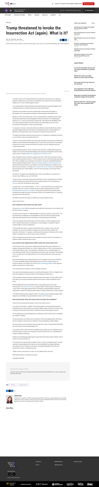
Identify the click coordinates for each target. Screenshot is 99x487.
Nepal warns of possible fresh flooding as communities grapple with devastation (85, 96)
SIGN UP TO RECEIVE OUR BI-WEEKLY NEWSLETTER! (68, 3)
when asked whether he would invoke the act (48, 163)
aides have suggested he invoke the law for (38, 153)
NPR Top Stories (23, 384)
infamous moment (29, 286)
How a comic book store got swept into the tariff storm (84, 83)
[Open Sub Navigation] (11, 15)
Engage (37, 15)
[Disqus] (49, 437)
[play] (6, 10)
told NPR (44, 296)
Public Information (78, 461)
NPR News (8, 22)
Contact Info (38, 461)
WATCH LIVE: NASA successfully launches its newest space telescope (83, 76)
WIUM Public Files (58, 461)
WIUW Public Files (58, 464)
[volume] (10, 10)
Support (53, 15)
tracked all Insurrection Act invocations (24, 190)
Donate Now (89, 4)
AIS (60, 15)
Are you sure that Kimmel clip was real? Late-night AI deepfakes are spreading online (84, 69)
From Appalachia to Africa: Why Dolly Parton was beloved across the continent (84, 89)
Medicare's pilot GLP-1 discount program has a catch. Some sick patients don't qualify (85, 103)
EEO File (37, 464)
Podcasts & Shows (19, 15)
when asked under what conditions (43, 166)
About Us (45, 15)
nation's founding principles (44, 263)
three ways (21, 208)
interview (15, 183)
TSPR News (8, 15)
